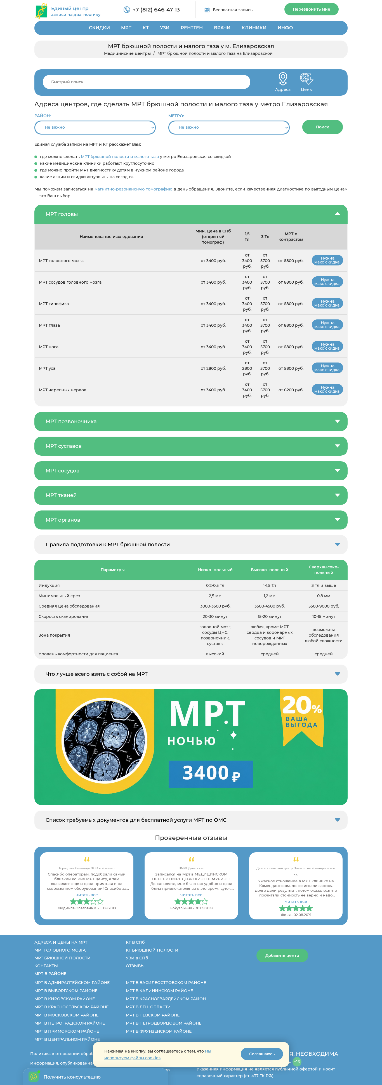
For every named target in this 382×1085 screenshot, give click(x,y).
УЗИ (164, 27)
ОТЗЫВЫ (135, 965)
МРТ (126, 27)
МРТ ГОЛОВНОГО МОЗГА (60, 950)
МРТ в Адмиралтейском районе (72, 982)
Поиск (322, 127)
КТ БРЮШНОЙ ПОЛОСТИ (152, 950)
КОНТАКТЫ (46, 965)
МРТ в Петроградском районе (69, 1023)
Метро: (176, 115)
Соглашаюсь (262, 1053)
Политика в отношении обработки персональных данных (90, 1053)
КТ (146, 27)
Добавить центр (282, 955)
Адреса (283, 88)
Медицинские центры (127, 53)
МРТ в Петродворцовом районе (163, 1023)
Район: (42, 115)
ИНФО (285, 27)
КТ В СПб (135, 942)
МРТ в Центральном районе (67, 1039)
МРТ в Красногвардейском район (166, 998)
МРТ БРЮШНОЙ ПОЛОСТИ (62, 958)
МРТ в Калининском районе (159, 990)
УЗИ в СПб (137, 958)
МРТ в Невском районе (153, 1015)
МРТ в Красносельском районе (71, 1006)
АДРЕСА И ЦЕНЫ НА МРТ (60, 942)
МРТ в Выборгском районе (65, 990)
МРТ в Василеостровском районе (166, 982)
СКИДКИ (99, 27)
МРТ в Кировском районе (64, 998)
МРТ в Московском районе (66, 1015)
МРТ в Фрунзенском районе (159, 1031)
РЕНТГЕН (192, 27)
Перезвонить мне (311, 9)
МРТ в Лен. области (148, 1006)
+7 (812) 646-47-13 (156, 9)
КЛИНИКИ (254, 27)
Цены (307, 88)
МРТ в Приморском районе (66, 1031)
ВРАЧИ (222, 27)
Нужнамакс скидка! (327, 260)
